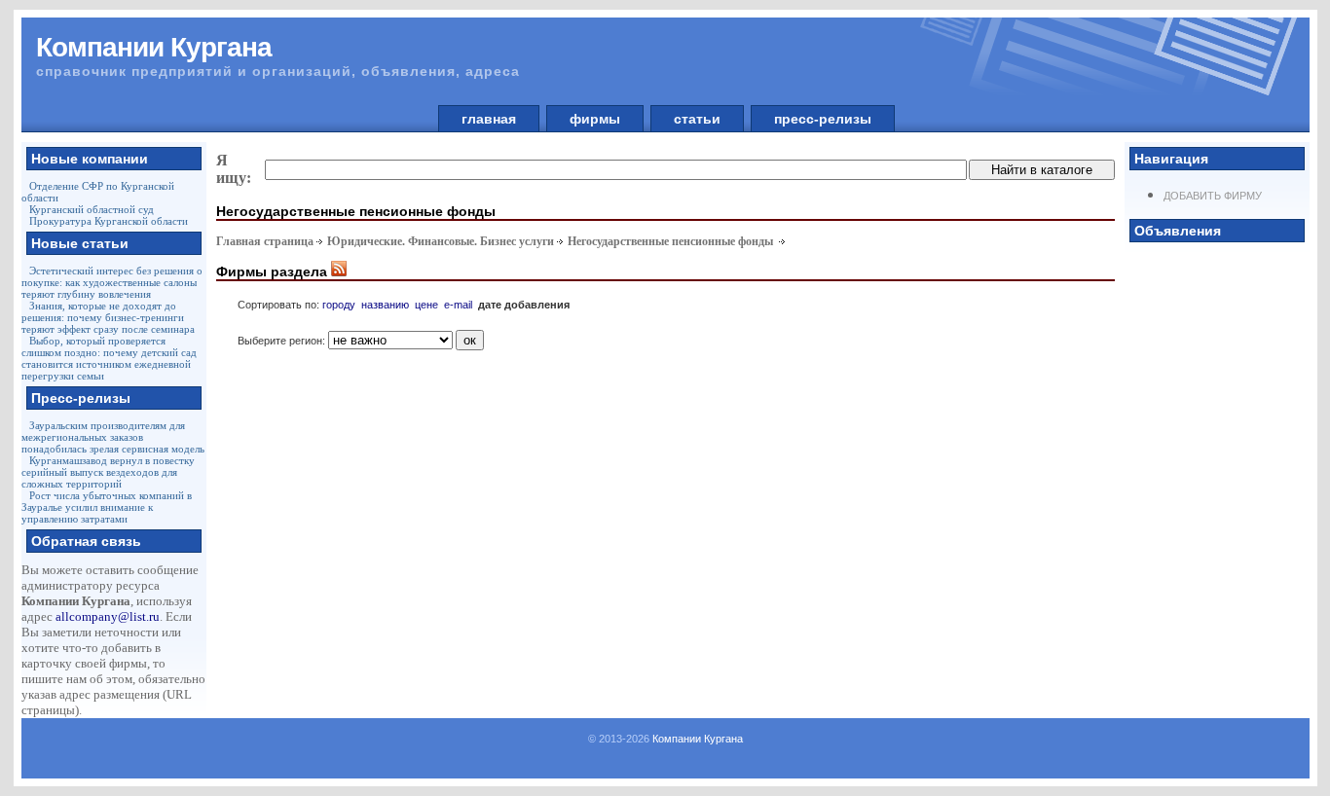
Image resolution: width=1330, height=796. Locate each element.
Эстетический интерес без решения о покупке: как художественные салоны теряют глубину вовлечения (112, 282)
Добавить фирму (1213, 195)
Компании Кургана (697, 738)
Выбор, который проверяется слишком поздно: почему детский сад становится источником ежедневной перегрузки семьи (109, 358)
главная (489, 119)
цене (426, 304)
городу (338, 304)
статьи (697, 119)
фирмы (595, 119)
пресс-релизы (822, 119)
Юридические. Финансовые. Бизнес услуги (440, 241)
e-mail (458, 304)
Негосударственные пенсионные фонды (672, 241)
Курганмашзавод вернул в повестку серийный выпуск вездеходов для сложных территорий (108, 471)
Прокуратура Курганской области (108, 221)
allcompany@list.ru (107, 616)
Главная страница (265, 241)
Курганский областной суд (91, 209)
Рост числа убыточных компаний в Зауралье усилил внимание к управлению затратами (106, 507)
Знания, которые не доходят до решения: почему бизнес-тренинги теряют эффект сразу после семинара (108, 317)
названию (385, 304)
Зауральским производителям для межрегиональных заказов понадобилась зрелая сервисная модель (112, 436)
